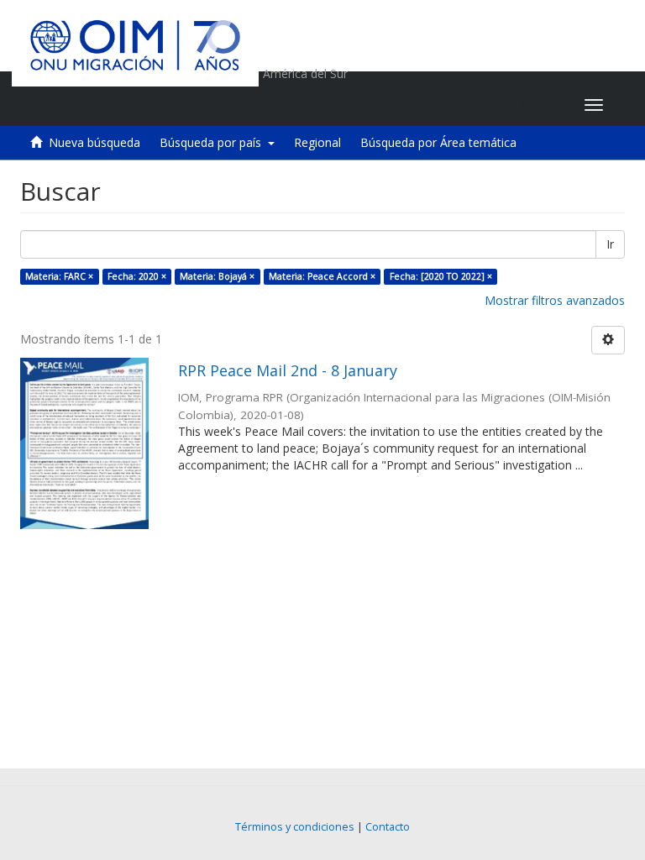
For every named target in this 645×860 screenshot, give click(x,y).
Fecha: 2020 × (137, 276)
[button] (466, 105)
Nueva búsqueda (94, 142)
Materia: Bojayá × (217, 276)
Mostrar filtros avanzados (555, 300)
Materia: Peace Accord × (322, 276)
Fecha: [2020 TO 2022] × (441, 276)
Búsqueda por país (214, 142)
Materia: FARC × (59, 276)
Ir (610, 244)
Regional (317, 142)
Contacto (387, 827)
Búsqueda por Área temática (438, 142)
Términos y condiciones (294, 827)
